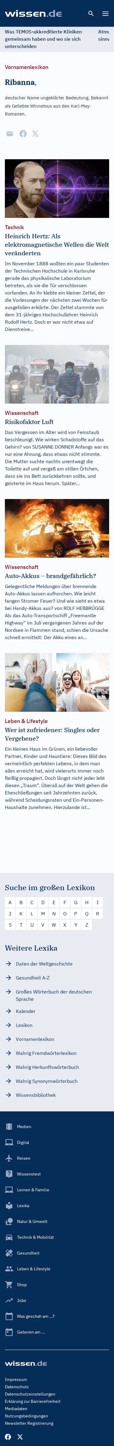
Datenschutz (17, 1386)
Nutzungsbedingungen (26, 1416)
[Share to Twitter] (35, 133)
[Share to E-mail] (9, 133)
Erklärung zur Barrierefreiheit (32, 1401)
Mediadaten (16, 1408)
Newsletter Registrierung (29, 1423)
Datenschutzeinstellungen (30, 1394)
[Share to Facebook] (23, 133)
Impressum (16, 1379)
